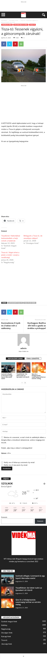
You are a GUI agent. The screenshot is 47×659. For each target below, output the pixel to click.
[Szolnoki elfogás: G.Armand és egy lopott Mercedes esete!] (8, 367)
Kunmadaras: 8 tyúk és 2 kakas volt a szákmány (10, 325)
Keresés (4, 517)
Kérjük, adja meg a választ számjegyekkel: (17, 448)
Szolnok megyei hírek (21, 25)
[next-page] (25, 382)
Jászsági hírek (6, 644)
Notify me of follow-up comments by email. (19, 462)
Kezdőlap (4, 20)
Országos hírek (13, 20)
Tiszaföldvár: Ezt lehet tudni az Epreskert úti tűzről (23, 375)
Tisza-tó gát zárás (29, 303)
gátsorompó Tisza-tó (15, 303)
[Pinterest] (15, 43)
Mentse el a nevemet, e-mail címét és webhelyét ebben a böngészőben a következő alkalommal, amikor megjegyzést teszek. (23, 440)
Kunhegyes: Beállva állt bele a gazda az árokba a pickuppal (36, 325)
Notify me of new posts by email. (16, 465)
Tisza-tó (32, 25)
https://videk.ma (23, 351)
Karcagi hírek (6, 636)
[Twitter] (9, 43)
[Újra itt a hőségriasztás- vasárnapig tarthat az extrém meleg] (39, 367)
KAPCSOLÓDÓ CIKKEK (15, 358)
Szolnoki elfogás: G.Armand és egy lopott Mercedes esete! (6, 376)
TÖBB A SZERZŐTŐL (32, 358)
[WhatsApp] (21, 43)
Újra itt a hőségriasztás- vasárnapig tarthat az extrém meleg (38, 376)
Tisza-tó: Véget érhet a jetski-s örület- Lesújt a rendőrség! (10, 254)
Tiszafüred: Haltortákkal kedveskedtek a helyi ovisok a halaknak (10, 238)
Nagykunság (5, 629)
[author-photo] (23, 340)
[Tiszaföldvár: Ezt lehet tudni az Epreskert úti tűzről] (24, 367)
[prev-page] (22, 382)
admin (23, 348)
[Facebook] (3, 43)
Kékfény (4, 625)
